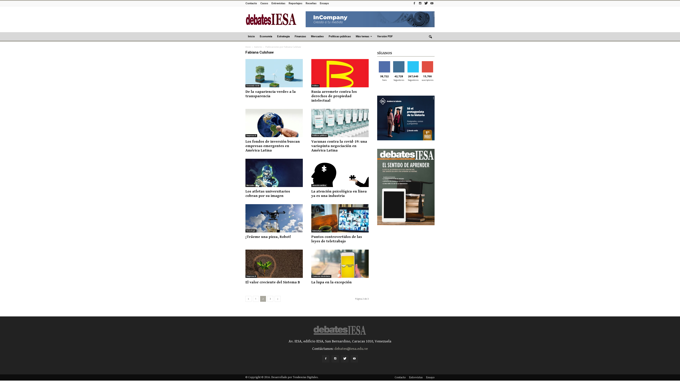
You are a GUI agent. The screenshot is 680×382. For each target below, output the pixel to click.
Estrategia (283, 36)
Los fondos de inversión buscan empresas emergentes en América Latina (272, 146)
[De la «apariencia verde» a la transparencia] (274, 73)
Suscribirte (427, 62)
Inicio (251, 36)
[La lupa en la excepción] (340, 264)
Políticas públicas (340, 36)
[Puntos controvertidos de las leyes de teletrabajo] (340, 218)
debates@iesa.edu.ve (351, 349)
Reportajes (295, 3)
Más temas (362, 36)
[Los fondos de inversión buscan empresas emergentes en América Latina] (274, 123)
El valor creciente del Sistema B (272, 282)
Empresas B (251, 136)
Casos (264, 3)
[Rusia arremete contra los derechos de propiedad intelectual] (340, 73)
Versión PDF (385, 36)
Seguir (399, 62)
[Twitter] (426, 3)
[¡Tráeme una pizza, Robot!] (274, 218)
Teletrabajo (317, 231)
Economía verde (253, 86)
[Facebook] (414, 3)
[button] (430, 37)
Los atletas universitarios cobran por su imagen (267, 193)
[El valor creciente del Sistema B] (274, 264)
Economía (266, 36)
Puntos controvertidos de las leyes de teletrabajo (336, 239)
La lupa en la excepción (331, 282)
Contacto (251, 3)
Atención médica (319, 185)
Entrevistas (278, 3)
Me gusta (384, 62)
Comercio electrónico (321, 276)
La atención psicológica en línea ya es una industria (339, 193)
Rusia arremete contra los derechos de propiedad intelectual (334, 96)
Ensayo (324, 3)
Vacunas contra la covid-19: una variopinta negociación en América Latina (339, 146)
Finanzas (300, 36)
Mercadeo (317, 36)
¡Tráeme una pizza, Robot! (268, 237)
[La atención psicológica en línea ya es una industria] (340, 173)
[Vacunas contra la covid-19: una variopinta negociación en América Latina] (340, 123)
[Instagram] (420, 3)
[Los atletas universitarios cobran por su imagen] (274, 173)
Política (315, 86)
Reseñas (311, 3)
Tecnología (250, 231)
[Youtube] (432, 3)
